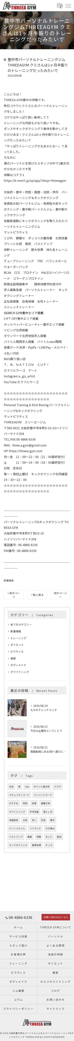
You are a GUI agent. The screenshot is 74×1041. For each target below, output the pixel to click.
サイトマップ (55, 1009)
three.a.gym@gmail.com (29, 445)
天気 (43, 820)
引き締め (50, 828)
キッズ (49, 845)
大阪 (25, 820)
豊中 (52, 820)
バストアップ (16, 836)
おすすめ (13, 803)
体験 (38, 836)
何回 (25, 803)
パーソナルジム (17, 828)
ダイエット (17, 645)
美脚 (29, 836)
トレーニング (18, 638)
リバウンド (35, 828)
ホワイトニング (19, 672)
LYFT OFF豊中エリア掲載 (21, 318)
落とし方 (47, 811)
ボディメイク (18, 665)
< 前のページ (13, 595)
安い (34, 820)
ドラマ (57, 786)
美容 (13, 658)
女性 (11, 786)
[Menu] (68, 6)
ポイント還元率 (42, 786)
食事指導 (36, 845)
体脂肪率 (13, 820)
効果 (34, 803)
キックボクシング (18, 845)
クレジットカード (43, 794)
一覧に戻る (37, 595)
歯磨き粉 (45, 803)
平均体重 (34, 811)
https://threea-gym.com (26, 451)
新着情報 (9, 580)
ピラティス (17, 651)
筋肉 (59, 836)
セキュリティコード (19, 794)
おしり (49, 836)
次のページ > (60, 595)
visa (27, 786)
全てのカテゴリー (21, 624)
